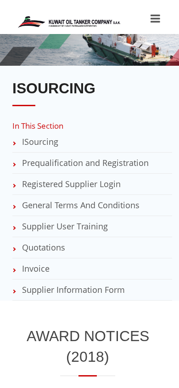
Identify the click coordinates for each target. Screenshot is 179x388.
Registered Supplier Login (70, 183)
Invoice (35, 268)
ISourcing (39, 141)
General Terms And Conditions (80, 205)
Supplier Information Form (72, 289)
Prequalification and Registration (84, 162)
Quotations (42, 247)
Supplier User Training (64, 226)
